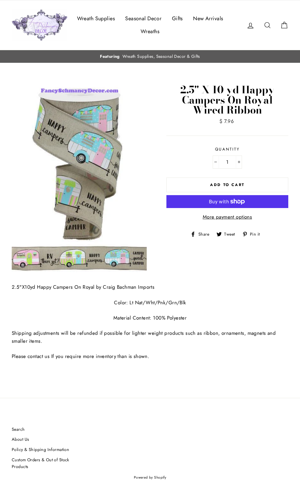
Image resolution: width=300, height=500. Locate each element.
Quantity (227, 149)
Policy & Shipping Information (40, 449)
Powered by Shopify (150, 477)
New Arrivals (208, 18)
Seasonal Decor (143, 18)
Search (18, 429)
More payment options (227, 216)
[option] (150, 56)
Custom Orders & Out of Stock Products (40, 463)
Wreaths (150, 31)
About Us (20, 439)
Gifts (177, 18)
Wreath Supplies (96, 18)
